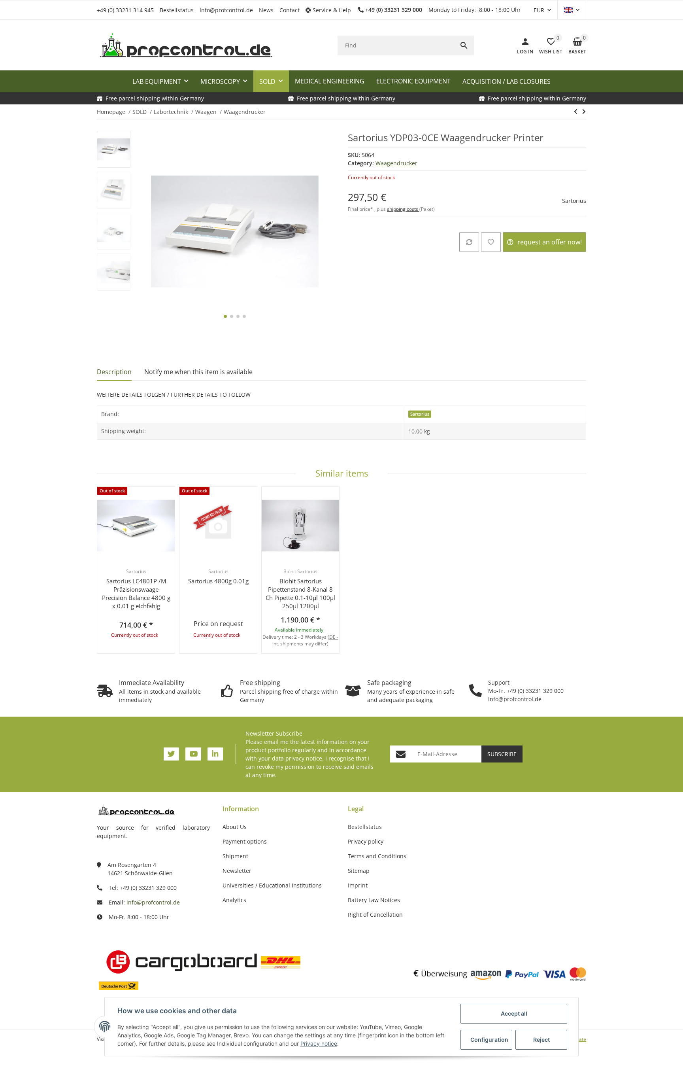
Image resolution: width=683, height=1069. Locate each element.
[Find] (464, 45)
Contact (289, 10)
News (266, 10)
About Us (235, 827)
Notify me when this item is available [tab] (198, 371)
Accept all (514, 1013)
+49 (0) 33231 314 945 (125, 10)
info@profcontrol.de (226, 10)
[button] (331, 10)
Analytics (234, 900)
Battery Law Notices (374, 900)
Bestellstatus (177, 10)
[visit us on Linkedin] (215, 754)
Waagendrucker (396, 163)
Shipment (235, 856)
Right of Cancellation (375, 914)
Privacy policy (365, 841)
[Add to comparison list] (469, 242)
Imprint (358, 885)
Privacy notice (318, 1043)
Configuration (489, 1039)
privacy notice (303, 758)
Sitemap (359, 870)
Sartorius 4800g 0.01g (218, 581)
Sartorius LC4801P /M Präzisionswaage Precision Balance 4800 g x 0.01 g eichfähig (136, 593)
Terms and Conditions (377, 856)
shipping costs (403, 209)
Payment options (245, 841)
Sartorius (574, 200)
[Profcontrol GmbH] (186, 45)
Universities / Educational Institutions (272, 885)
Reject (541, 1039)
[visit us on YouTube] (193, 754)
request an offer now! (549, 242)
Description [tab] (114, 371)
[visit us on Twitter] (171, 754)
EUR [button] (539, 10)
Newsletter (237, 870)
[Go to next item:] (584, 111)
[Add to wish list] (491, 242)
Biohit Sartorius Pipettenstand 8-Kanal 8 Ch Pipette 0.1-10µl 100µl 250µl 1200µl (300, 593)
